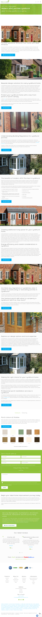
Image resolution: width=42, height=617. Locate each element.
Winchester (17, 522)
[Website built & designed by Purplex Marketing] (40, 613)
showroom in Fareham (9, 518)
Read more (11, 545)
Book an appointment (10, 525)
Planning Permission (33, 579)
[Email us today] (38, 2)
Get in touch (7, 107)
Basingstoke (7, 522)
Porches (6, 6)
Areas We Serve (15, 579)
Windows (7, 578)
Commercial (24, 578)
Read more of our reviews (21, 559)
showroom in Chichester (19, 518)
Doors (7, 579)
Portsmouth (21, 522)
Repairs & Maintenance (33, 578)
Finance (33, 582)
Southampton (12, 522)
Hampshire (26, 522)
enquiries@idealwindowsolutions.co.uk (21, 597)
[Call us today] (36, 2)
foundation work (7, 397)
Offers (33, 583)
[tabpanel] (11, 542)
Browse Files (21, 470)
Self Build (24, 579)
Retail (24, 582)
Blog (16, 582)
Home (2, 6)
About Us (15, 578)
